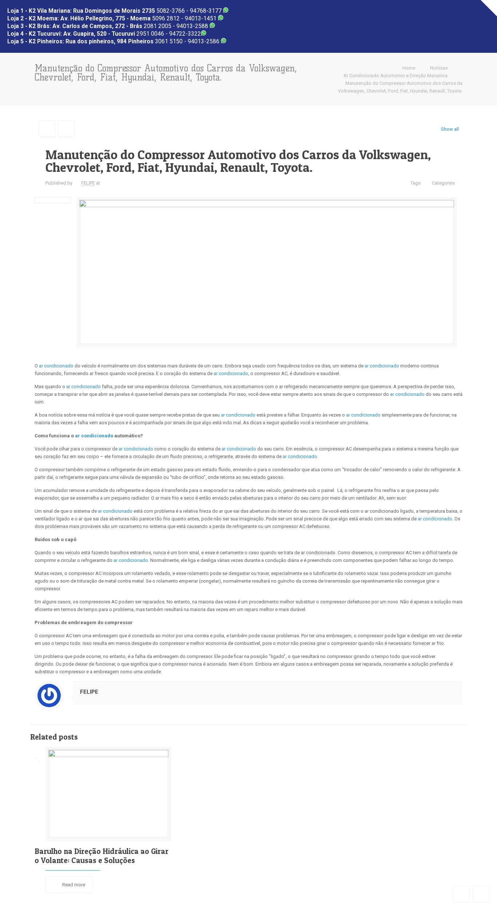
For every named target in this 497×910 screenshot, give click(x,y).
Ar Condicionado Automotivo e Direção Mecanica (395, 75)
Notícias (439, 68)
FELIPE (88, 183)
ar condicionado (56, 366)
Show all (450, 129)
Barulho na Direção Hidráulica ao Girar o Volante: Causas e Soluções (101, 856)
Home (408, 68)
